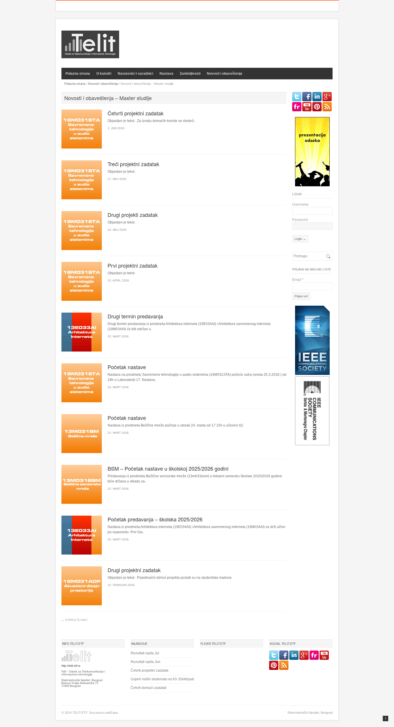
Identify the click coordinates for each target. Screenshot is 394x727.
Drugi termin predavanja (135, 316)
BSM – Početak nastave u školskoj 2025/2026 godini (168, 468)
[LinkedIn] (317, 96)
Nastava (166, 74)
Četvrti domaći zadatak (148, 688)
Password (300, 220)
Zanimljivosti (190, 74)
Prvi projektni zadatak (132, 265)
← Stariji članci (74, 619)
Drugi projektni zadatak (134, 570)
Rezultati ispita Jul (145, 653)
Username (300, 204)
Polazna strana (77, 74)
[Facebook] (307, 96)
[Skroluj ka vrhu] (385, 718)
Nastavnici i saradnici (135, 74)
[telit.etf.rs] (90, 54)
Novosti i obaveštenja (224, 74)
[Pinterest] (317, 106)
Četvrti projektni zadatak (136, 113)
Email (297, 280)
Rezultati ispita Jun (145, 662)
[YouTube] (307, 106)
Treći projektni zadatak (133, 164)
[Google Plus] (327, 96)
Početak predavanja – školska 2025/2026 (155, 519)
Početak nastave (127, 367)
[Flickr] (296, 106)
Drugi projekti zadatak (133, 214)
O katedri (103, 74)
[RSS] (327, 106)
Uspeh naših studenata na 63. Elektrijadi (162, 679)
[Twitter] (296, 96)
